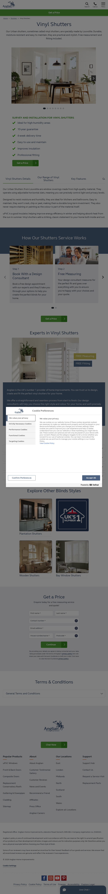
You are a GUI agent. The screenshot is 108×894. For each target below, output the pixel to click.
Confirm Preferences (21, 478)
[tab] (20, 418)
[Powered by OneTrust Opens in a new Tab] (91, 485)
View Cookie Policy (47, 443)
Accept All (91, 478)
